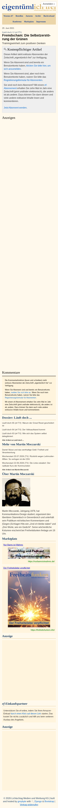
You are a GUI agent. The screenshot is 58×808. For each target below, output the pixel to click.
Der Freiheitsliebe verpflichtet (16, 568)
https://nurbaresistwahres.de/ (41, 561)
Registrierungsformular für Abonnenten (23, 80)
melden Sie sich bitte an (21, 392)
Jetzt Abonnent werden (15, 107)
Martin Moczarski (22, 474)
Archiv (38, 16)
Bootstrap (49, 801)
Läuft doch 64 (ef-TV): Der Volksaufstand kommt (23, 430)
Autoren (29, 16)
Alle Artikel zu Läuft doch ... (13, 440)
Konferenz (17, 22)
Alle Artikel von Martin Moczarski (15, 470)
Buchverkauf (49, 16)
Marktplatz (29, 22)
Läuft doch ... (23, 417)
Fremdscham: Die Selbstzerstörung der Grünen (26, 36)
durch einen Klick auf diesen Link (26, 713)
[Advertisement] (29, 244)
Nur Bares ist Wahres (13, 545)
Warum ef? (8, 16)
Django (38, 801)
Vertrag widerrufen (29, 804)
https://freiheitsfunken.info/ (43, 630)
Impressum (41, 22)
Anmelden (48, 4)
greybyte (22, 801)
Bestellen (19, 16)
